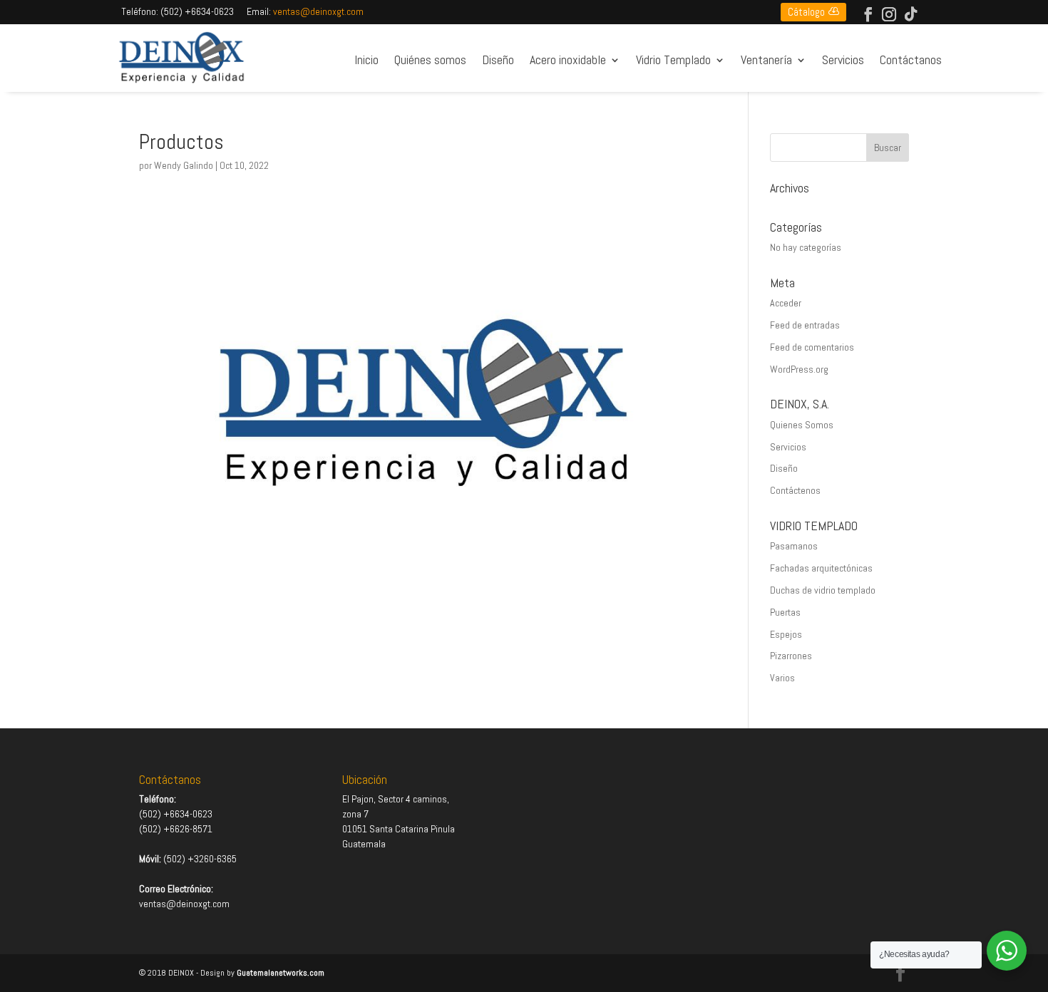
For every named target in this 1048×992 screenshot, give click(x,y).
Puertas (785, 612)
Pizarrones (791, 655)
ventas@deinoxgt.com (318, 11)
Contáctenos (795, 490)
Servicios (843, 60)
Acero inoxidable (568, 60)
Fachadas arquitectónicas (821, 568)
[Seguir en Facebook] (868, 14)
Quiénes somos (430, 60)
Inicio (366, 60)
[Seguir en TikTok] (911, 14)
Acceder (785, 302)
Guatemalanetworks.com (280, 972)
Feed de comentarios (812, 347)
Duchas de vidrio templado (822, 590)
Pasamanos (794, 545)
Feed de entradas (805, 325)
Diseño (498, 60)
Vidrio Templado (673, 60)
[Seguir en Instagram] (889, 14)
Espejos (786, 634)
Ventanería (766, 60)
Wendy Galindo (183, 165)
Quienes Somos (801, 424)
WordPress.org (799, 369)
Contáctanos (911, 60)
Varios (782, 677)
